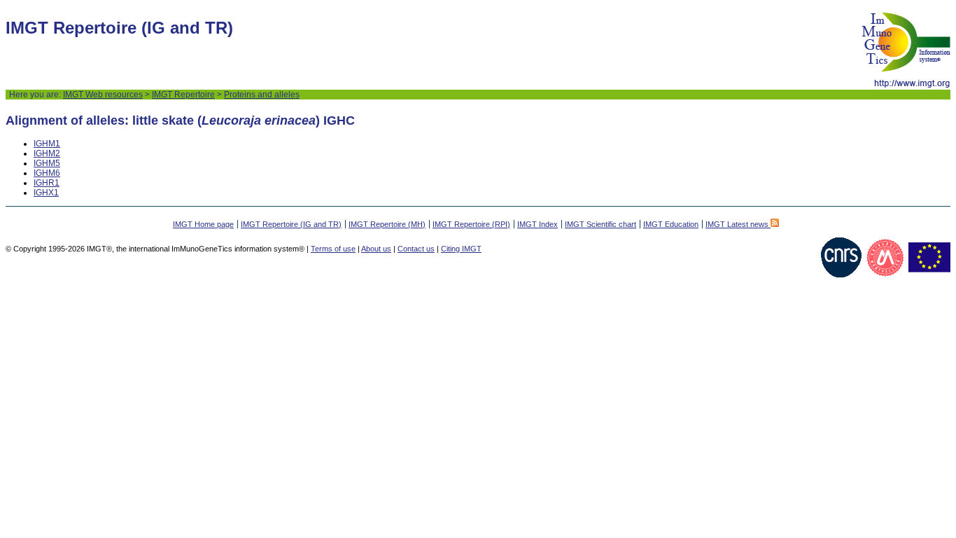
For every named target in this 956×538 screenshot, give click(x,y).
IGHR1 (46, 183)
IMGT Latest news (738, 224)
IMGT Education (670, 224)
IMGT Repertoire (183, 94)
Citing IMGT (461, 248)
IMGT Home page (203, 224)
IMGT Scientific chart (600, 224)
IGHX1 (46, 193)
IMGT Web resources (103, 94)
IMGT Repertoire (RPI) (471, 224)
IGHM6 (47, 173)
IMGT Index (537, 224)
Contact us (416, 248)
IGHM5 (47, 163)
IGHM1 (47, 144)
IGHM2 (47, 153)
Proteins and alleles (262, 94)
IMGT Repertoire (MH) (387, 224)
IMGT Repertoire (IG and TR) (291, 224)
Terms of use (333, 248)
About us (376, 248)
